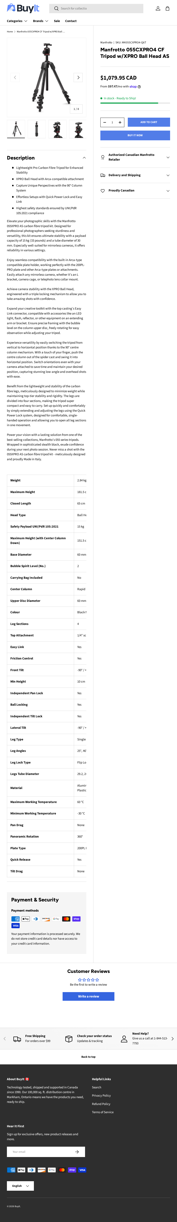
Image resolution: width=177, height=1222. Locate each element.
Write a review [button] (88, 996)
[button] (167, 8)
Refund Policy (101, 1104)
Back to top (88, 1057)
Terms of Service (103, 1112)
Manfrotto (106, 42)
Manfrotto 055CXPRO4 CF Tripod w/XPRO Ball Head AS (41, 31)
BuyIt (17, 1206)
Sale (57, 21)
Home (10, 31)
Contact (71, 21)
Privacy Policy (101, 1095)
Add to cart (149, 122)
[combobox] (96, 8)
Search (96, 1087)
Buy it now (135, 135)
